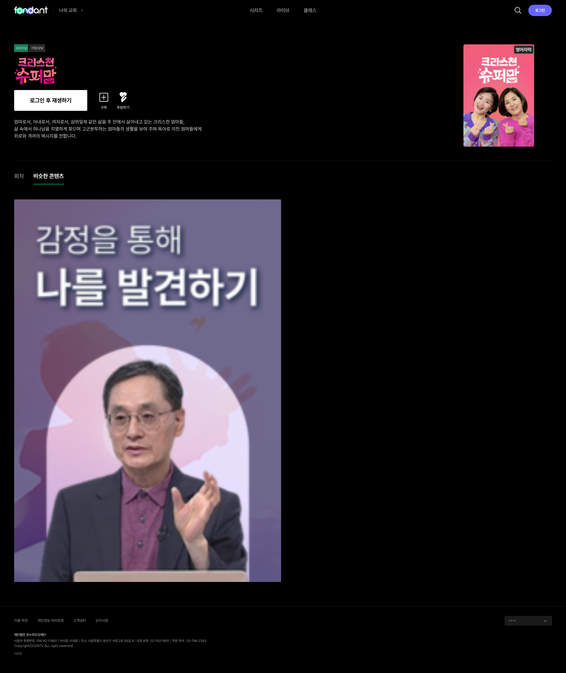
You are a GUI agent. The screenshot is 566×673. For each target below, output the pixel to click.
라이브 (283, 10)
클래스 (310, 10)
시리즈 (256, 10)
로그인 (540, 10)
